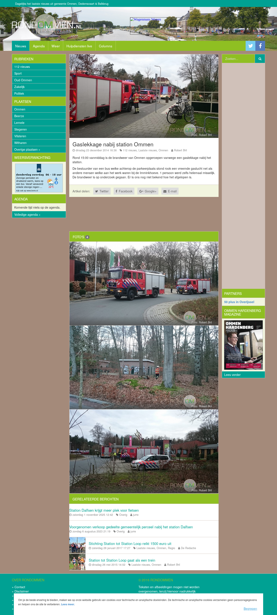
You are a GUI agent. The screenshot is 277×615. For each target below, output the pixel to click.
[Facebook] (260, 46)
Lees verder (232, 374)
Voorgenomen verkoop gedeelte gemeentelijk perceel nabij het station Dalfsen (131, 526)
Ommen (19, 109)
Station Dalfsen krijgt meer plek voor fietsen (104, 510)
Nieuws (20, 45)
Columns (105, 45)
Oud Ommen (23, 80)
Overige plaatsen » (27, 149)
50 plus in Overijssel (239, 302)
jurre (135, 515)
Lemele (19, 122)
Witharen (20, 143)
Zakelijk (19, 87)
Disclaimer (21, 591)
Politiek (19, 93)
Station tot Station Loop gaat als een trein (122, 560)
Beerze (19, 116)
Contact (19, 587)
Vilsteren (20, 136)
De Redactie (188, 548)
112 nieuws (22, 66)
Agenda (39, 45)
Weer (56, 45)
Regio (171, 548)
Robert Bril (180, 150)
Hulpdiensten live (79, 45)
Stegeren (20, 129)
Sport (18, 73)
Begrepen (250, 608)
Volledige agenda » (27, 214)
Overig (123, 515)
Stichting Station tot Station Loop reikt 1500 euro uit (130, 543)
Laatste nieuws (147, 150)
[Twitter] (250, 46)
